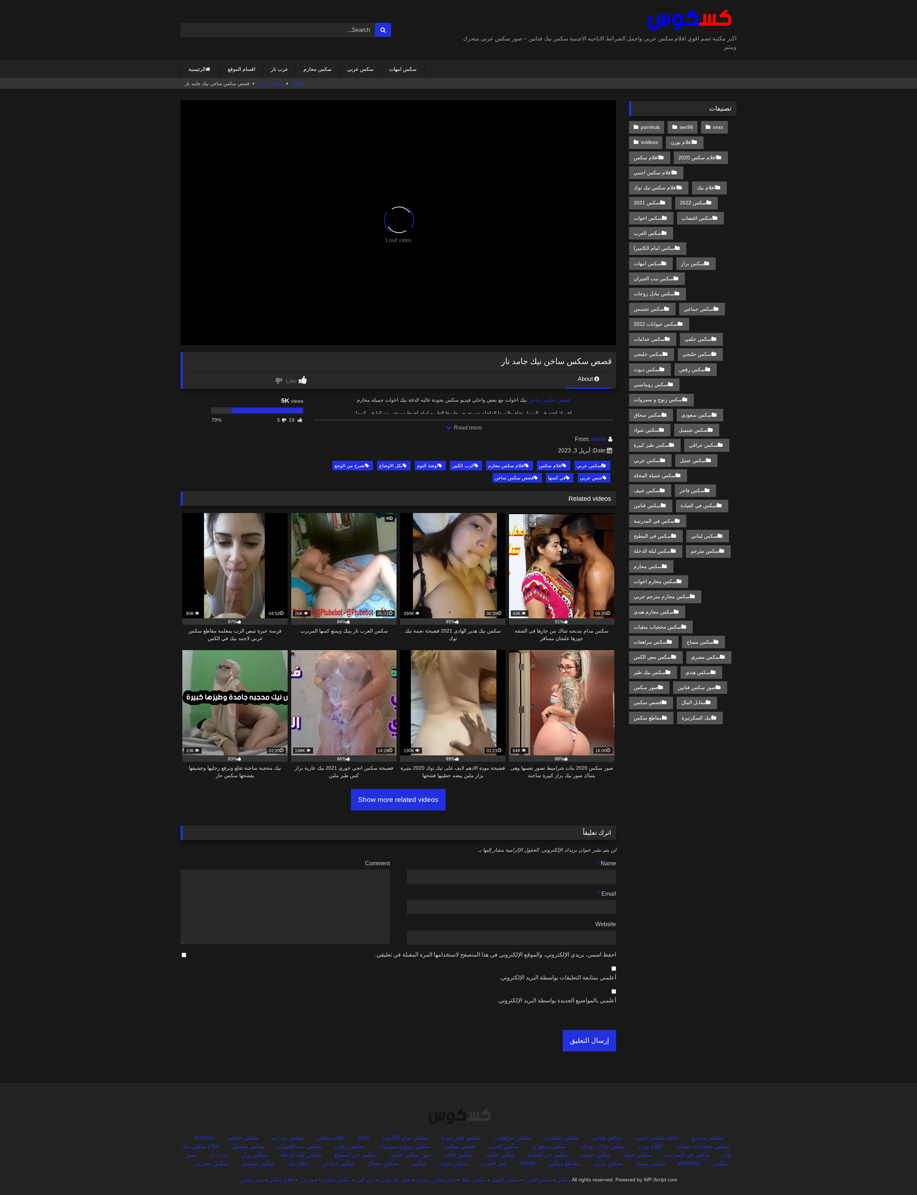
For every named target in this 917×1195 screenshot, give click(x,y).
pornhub (650, 127)
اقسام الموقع (241, 69)
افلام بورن (681, 142)
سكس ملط (474, 1179)
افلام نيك (706, 187)
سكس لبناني (704, 536)
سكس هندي (698, 672)
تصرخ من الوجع (350, 465)
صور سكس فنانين (697, 687)
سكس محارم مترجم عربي (662, 596)
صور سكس (646, 687)
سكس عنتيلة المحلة (655, 475)
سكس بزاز (692, 263)
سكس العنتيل (505, 1179)
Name (606, 863)
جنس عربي (591, 477)
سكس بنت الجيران (653, 278)
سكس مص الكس (652, 657)
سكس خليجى (648, 354)
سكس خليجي (696, 354)
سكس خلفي (698, 339)
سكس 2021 (647, 202)
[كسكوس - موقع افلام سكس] (688, 20)
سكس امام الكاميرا (654, 248)
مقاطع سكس (648, 718)
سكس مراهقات (650, 642)
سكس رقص (692, 369)
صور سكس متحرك (435, 1179)
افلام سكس (550, 465)
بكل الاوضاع (391, 465)
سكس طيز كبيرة (651, 445)
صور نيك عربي (395, 1179)
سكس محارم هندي (654, 612)
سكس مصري (705, 657)
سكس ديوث (646, 369)
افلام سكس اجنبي (653, 172)
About (586, 379)
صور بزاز (308, 1179)
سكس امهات (403, 69)
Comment (377, 863)
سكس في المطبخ (652, 536)
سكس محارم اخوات (655, 581)
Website (605, 924)
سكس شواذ (646, 430)
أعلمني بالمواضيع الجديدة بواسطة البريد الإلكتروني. (556, 1000)
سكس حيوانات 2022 (656, 324)
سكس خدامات (649, 339)
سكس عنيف (647, 490)
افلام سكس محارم (506, 465)
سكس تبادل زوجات (654, 293)
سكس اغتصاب (697, 218)
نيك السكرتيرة (696, 718)
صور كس (365, 1179)
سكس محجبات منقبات (657, 627)
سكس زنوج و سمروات (658, 399)
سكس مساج (700, 642)
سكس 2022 (693, 202)
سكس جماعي (699, 309)
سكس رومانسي (651, 384)
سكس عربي (360, 69)
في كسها (557, 477)
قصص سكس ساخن (549, 400)
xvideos (649, 142)
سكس (418, 1163)
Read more (467, 428)
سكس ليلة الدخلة (652, 551)
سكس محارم (317, 69)
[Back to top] (895, 1174)
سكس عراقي (703, 445)
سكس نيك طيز (650, 672)
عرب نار (279, 69)
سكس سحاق (648, 415)
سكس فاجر (692, 490)
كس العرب (494, 1163)
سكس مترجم (705, 551)
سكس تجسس (649, 309)
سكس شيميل (693, 430)
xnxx (718, 127)
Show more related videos (398, 799)
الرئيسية (197, 69)
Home (298, 83)
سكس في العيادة (699, 505)
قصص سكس (648, 702)
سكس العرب (648, 233)
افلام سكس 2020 (697, 157)
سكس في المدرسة (654, 521)
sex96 (686, 127)
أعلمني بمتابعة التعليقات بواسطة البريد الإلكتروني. (557, 977)
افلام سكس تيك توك (655, 187)
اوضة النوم (427, 465)
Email (607, 894)
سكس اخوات (648, 218)
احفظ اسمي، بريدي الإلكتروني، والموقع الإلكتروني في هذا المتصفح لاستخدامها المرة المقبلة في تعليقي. (495, 955)
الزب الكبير (463, 465)
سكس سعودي (696, 415)
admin (599, 439)
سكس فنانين (647, 505)
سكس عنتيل (693, 460)
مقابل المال (693, 702)
